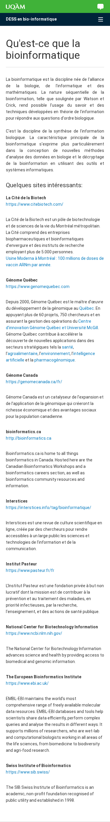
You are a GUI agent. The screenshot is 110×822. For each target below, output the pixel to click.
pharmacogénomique (54, 360)
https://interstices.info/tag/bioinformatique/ (48, 507)
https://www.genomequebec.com (38, 286)
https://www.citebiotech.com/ (34, 204)
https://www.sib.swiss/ (28, 772)
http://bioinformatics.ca (28, 438)
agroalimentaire (23, 353)
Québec (86, 308)
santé (67, 347)
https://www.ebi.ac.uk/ (27, 683)
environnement (55, 353)
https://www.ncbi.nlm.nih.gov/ (34, 633)
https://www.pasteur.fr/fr (30, 570)
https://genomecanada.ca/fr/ (34, 381)
